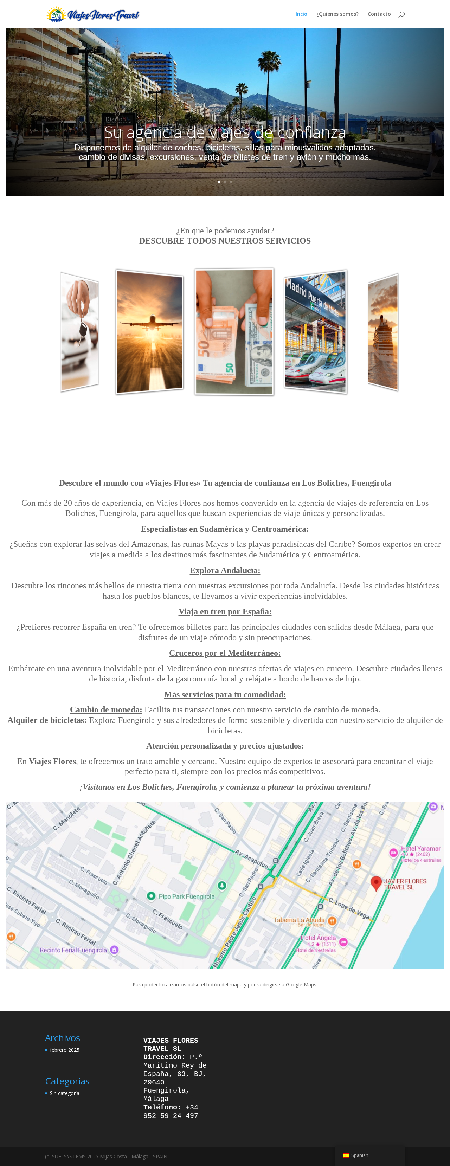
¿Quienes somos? (337, 14)
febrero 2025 (64, 1050)
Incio (301, 14)
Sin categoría (64, 1093)
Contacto (379, 14)
